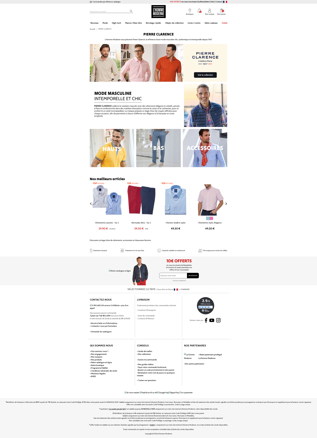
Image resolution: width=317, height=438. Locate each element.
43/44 (179, 218)
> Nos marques (96, 357)
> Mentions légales (98, 373)
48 (144, 218)
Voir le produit (107, 214)
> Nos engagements (98, 354)
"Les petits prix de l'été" (117, 409)
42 (130, 218)
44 (135, 218)
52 (154, 218)
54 (140, 222)
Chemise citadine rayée (175, 223)
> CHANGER (184, 289)
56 (144, 222)
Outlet (152, 425)
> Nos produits (96, 360)
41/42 (172, 218)
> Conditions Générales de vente (103, 371)
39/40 (165, 218)
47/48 (210, 222)
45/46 (187, 218)
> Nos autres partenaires (194, 364)
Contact (218, 2)
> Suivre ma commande (147, 360)
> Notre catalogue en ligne (101, 362)
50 (149, 218)
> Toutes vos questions (146, 380)
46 (139, 218)
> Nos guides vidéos (145, 364)
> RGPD (93, 376)
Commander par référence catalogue (106, 2)
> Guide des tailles (144, 351)
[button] (90, 203)
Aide (212, 2)
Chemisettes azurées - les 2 (107, 223)
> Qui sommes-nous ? (99, 351)
